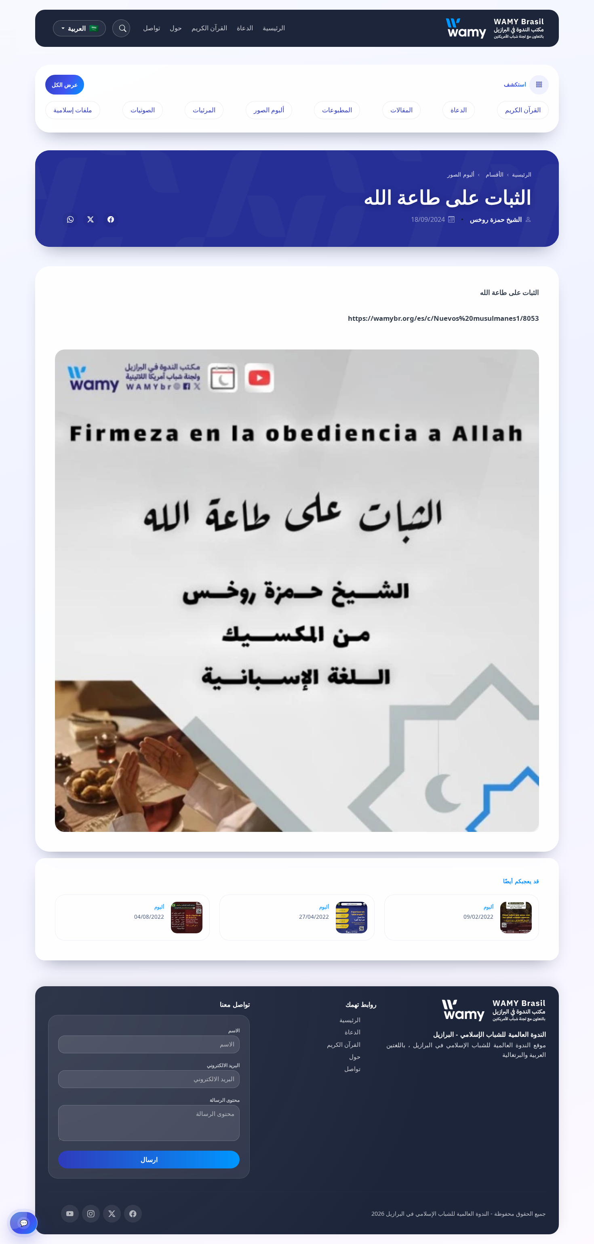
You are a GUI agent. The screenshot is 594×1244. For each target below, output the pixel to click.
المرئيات (204, 109)
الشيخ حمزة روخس (496, 219)
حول (176, 27)
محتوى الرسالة (225, 1100)
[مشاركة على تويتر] (90, 219)
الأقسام (494, 174)
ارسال (149, 1159)
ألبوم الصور (269, 109)
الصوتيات (143, 109)
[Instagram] (91, 1214)
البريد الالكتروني (223, 1065)
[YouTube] (70, 1214)
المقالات (401, 109)
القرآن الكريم (209, 27)
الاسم (234, 1030)
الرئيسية (274, 27)
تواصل (151, 27)
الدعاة (245, 27)
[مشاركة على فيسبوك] (110, 219)
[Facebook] (133, 1214)
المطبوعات (337, 109)
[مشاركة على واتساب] (70, 219)
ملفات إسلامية (72, 109)
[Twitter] (112, 1214)
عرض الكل (65, 84)
